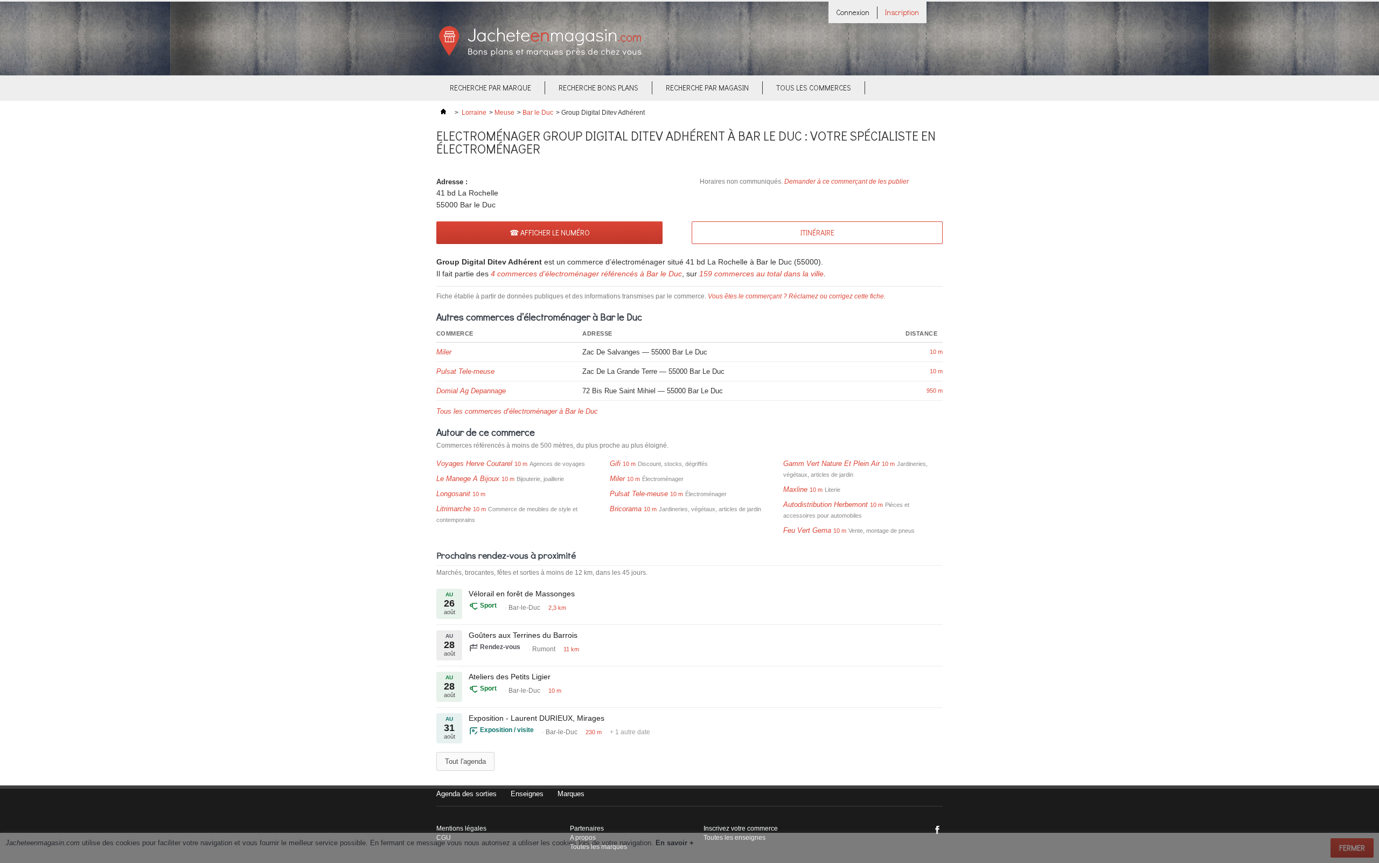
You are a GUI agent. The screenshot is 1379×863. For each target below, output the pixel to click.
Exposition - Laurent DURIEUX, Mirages (536, 718)
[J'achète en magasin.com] (540, 54)
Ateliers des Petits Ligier (510, 676)
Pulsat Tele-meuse (465, 371)
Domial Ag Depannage (471, 391)
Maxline (795, 489)
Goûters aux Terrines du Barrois (523, 635)
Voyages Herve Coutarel (474, 464)
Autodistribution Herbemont (825, 504)
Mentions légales (461, 828)
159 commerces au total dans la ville (761, 273)
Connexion (852, 12)
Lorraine (474, 112)
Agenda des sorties (466, 794)
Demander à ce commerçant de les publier (846, 181)
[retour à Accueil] (443, 112)
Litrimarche (453, 509)
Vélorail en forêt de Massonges (522, 593)
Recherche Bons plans (598, 87)
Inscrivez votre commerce (741, 828)
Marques (571, 794)
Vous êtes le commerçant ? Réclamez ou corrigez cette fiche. (797, 296)
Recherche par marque (490, 87)
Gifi (615, 464)
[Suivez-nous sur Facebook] (937, 829)
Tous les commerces (813, 87)
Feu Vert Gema (807, 530)
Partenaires (587, 828)
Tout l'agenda (465, 761)
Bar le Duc (538, 112)
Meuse (504, 112)
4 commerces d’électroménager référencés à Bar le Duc (586, 273)
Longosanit (453, 494)
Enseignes (527, 794)
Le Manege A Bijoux (467, 479)
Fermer (1352, 848)
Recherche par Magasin (707, 87)
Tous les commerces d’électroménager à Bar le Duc (517, 411)
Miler (443, 352)
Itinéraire (817, 232)
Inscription (902, 12)
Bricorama (626, 509)
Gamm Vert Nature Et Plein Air (831, 464)
